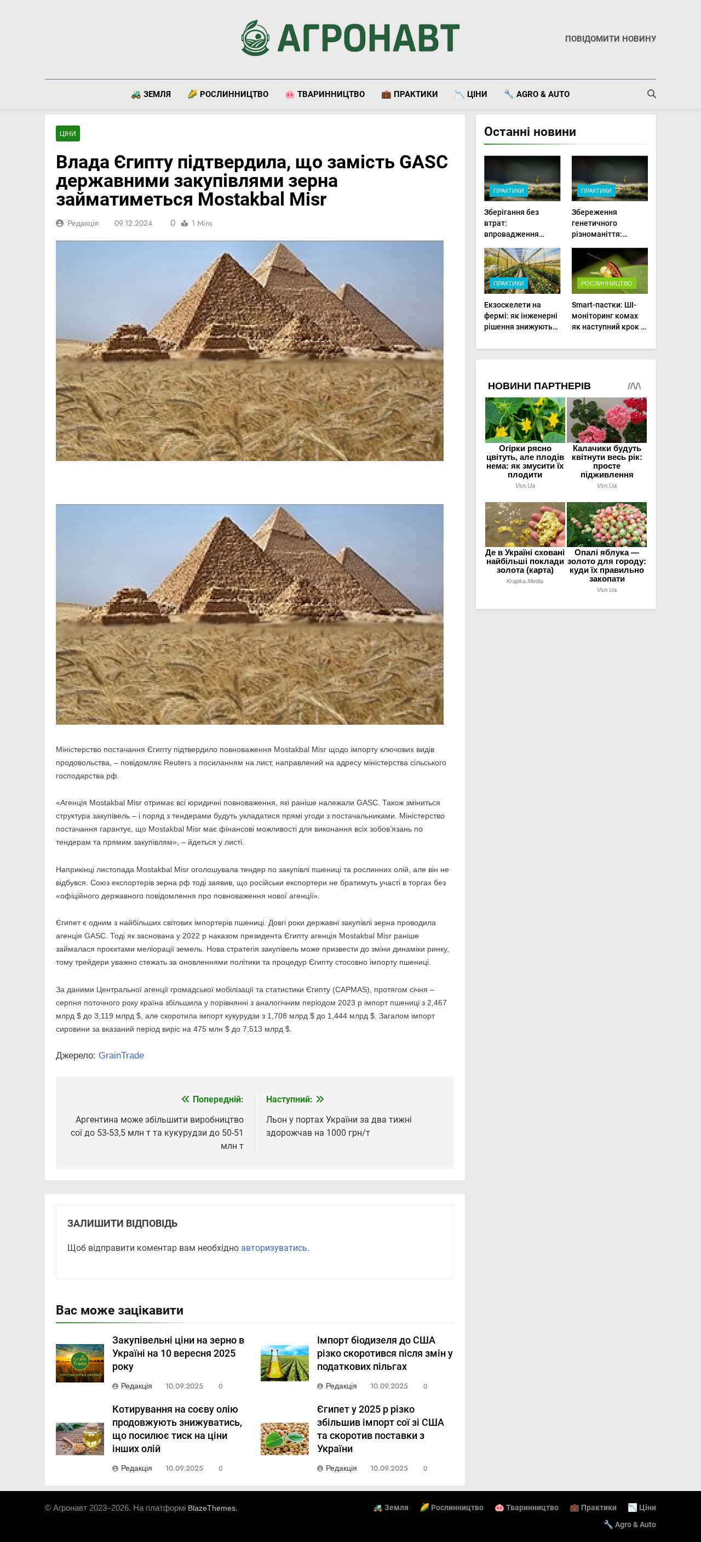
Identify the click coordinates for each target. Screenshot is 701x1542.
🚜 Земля (151, 94)
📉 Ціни (471, 94)
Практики (508, 190)
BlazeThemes (211, 1508)
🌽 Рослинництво (227, 94)
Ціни (68, 133)
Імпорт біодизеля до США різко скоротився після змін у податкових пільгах (385, 1353)
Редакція (83, 223)
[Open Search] (651, 93)
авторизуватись (274, 1248)
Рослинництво (607, 283)
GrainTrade (121, 1055)
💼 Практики (409, 94)
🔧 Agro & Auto (537, 94)
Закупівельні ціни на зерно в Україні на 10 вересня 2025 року (178, 1353)
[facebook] (51, 39)
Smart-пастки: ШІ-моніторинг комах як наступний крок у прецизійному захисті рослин (608, 326)
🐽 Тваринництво (325, 94)
